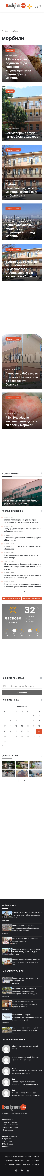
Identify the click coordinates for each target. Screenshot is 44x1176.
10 (5, 726)
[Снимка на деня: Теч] (8, 765)
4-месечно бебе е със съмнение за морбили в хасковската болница (22, 379)
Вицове (7, 1146)
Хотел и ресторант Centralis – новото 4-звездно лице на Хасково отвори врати (27, 914)
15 (33, 726)
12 (16, 726)
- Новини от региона (10, 1125)
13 (22, 726)
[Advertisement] (22, 308)
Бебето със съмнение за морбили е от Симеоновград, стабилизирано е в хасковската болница (22, 269)
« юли (4, 746)
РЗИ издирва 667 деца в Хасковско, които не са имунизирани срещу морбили (21, 228)
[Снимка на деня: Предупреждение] (22, 773)
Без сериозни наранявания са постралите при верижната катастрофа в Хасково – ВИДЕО (24, 991)
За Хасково (8, 1144)
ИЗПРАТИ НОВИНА (32, 599)
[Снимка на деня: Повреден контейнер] (35, 765)
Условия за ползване (13, 1164)
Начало (6, 31)
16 (39, 726)
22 (33, 731)
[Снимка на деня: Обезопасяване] (8, 773)
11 (10, 726)
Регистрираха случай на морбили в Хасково (22, 134)
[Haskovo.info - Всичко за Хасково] (16, 6)
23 (39, 731)
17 (5, 731)
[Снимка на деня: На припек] (22, 765)
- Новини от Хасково (10, 1122)
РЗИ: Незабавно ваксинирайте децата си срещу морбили (21, 421)
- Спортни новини (9, 1130)
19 (16, 731)
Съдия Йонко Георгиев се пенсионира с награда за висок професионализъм (24, 1004)
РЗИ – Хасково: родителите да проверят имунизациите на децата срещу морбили (18, 69)
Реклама (26, 1164)
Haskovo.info (22, 1156)
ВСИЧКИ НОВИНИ (12, 599)
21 (28, 731)
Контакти (35, 1164)
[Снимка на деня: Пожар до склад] (35, 773)
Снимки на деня (10, 1136)
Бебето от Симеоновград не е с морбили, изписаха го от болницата (22, 190)
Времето (7, 1139)
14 (28, 726)
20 (22, 731)
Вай (13, 1079)
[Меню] (3, 7)
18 (10, 731)
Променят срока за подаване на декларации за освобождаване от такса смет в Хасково (25, 928)
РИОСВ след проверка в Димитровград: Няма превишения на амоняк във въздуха (27, 1017)
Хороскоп (8, 1141)
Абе (14, 1068)
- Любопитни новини (10, 1127)
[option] (22, 492)
